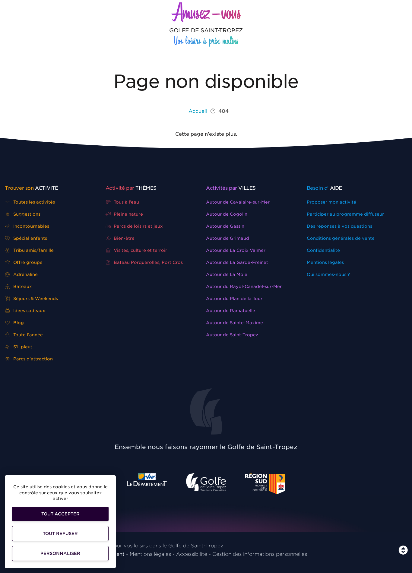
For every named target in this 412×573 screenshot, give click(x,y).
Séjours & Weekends (35, 298)
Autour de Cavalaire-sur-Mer (238, 202)
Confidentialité (323, 250)
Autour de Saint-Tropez (232, 334)
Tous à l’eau (126, 202)
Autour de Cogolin (226, 214)
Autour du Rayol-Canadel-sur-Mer (244, 286)
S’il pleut (22, 346)
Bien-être (124, 238)
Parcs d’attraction (32, 358)
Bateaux (22, 286)
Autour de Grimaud (227, 238)
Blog (18, 322)
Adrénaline (25, 274)
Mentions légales (325, 262)
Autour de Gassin (225, 226)
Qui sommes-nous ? (328, 274)
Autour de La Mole (226, 274)
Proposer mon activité (331, 202)
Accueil (198, 111)
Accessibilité (191, 554)
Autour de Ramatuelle (230, 310)
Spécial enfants (29, 238)
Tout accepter (60, 513)
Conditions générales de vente (341, 238)
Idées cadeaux (28, 310)
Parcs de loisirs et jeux (138, 226)
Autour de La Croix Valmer (235, 250)
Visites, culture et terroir (140, 250)
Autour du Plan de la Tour (234, 298)
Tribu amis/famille (33, 250)
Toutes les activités (33, 202)
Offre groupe (27, 262)
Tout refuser (60, 533)
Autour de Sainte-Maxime (234, 322)
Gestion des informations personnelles (259, 554)
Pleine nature (128, 214)
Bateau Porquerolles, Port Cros (148, 262)
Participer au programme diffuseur (345, 214)
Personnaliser (60, 553)
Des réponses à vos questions (339, 226)
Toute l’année (27, 334)
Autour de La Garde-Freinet (237, 262)
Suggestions (26, 214)
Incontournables (30, 226)
